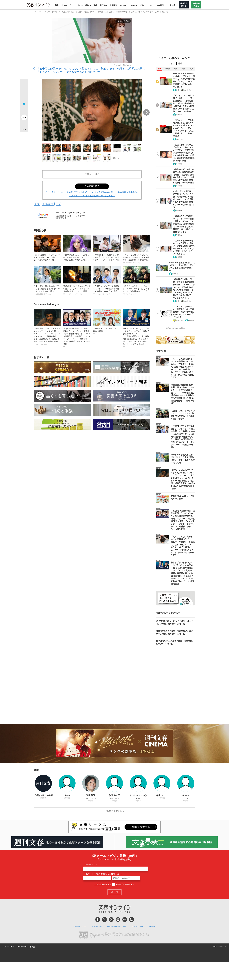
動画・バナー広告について (116, 926)
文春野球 (160, 5)
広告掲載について (79, 926)
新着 (57, 5)
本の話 (32, 947)
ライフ (41, 12)
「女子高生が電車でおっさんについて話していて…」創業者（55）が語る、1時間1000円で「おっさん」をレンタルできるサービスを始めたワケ (91, 70)
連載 (95, 5)
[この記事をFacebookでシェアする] (24, 93)
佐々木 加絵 (187, 90)
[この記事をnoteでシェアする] (24, 118)
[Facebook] (97, 919)
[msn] (124, 919)
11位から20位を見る (175, 328)
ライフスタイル (48, 204)
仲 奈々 (178, 90)
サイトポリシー (137, 926)
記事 (48, 12)
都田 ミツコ (179, 139)
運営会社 (152, 926)
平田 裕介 (179, 114)
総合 (180, 63)
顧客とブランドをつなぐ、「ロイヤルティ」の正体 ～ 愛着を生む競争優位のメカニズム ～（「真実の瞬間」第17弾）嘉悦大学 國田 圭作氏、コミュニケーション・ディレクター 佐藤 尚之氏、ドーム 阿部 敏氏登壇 (136, 337)
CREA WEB (22, 947)
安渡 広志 (175, 273)
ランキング (66, 5)
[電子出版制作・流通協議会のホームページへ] (83, 935)
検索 (173, 5)
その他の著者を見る (114, 811)
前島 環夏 (179, 257)
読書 (142, 5)
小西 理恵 (191, 320)
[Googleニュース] (118, 919)
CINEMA (133, 5)
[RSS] (131, 919)
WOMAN (123, 5)
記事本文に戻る (92, 174)
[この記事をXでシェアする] (24, 85)
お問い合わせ (97, 926)
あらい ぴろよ (180, 320)
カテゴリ (77, 5)
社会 (58, 204)
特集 (87, 5)
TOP (35, 12)
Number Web (8, 947)
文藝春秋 (113, 5)
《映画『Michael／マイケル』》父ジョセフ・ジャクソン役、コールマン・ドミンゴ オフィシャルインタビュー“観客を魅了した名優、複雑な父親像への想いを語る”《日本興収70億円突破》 (47, 336)
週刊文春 (103, 5)
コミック (150, 5)
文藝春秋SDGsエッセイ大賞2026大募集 (105, 331)
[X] (104, 919)
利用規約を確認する (102, 884)
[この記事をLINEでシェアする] (24, 110)
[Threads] (111, 919)
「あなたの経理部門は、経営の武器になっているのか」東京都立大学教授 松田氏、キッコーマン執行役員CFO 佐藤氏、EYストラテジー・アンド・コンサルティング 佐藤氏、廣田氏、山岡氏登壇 (77, 337)
